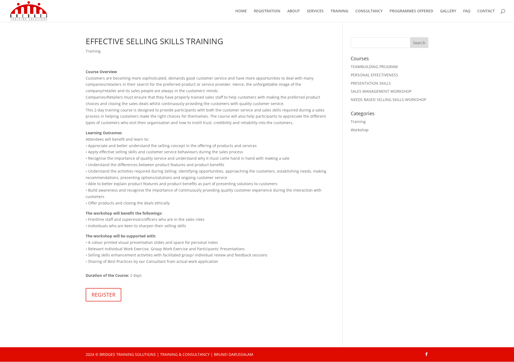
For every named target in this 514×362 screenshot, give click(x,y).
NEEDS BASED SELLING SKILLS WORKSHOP (388, 99)
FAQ (466, 11)
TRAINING (339, 11)
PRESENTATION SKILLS (371, 83)
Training (93, 51)
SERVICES (315, 11)
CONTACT (486, 11)
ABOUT (293, 11)
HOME (241, 11)
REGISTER (103, 294)
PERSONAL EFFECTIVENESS (374, 74)
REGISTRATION (267, 11)
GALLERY (448, 11)
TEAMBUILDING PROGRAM (374, 66)
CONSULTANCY (369, 11)
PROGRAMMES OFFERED (411, 11)
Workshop (360, 129)
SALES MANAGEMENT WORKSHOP (381, 91)
